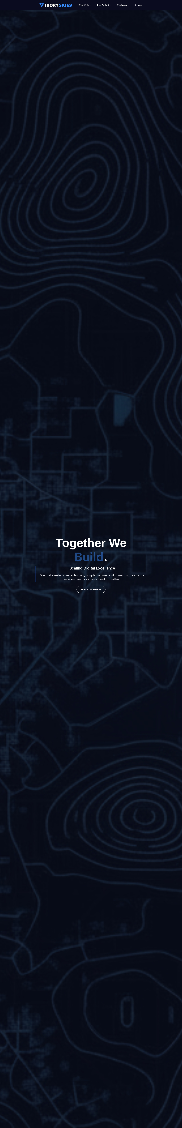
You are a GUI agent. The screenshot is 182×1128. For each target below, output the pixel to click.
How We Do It (103, 5)
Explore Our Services (91, 589)
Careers (138, 5)
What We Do (84, 5)
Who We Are (122, 5)
